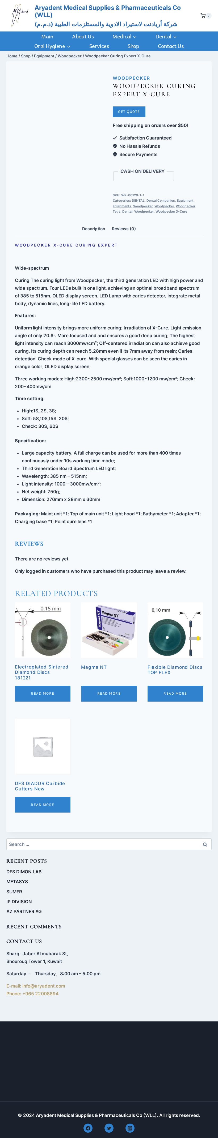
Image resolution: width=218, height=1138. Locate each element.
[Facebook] (88, 1128)
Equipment (185, 200)
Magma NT (94, 667)
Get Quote (129, 111)
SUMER (14, 891)
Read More (42, 693)
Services (99, 46)
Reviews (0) (124, 228)
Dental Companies (160, 200)
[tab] (93, 229)
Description (93, 228)
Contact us (171, 46)
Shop (133, 46)
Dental (127, 211)
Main (47, 36)
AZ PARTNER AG (24, 911)
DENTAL (138, 200)
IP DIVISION (19, 901)
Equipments (122, 206)
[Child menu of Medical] (124, 36)
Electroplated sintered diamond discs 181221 (42, 672)
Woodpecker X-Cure (171, 211)
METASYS (17, 881)
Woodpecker (131, 78)
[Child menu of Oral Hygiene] (52, 46)
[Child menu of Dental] (166, 36)
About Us (83, 36)
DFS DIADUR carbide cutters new (40, 786)
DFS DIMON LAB (23, 871)
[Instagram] (130, 1128)
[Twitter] (109, 1128)
